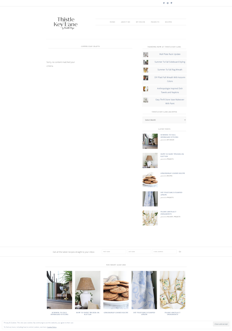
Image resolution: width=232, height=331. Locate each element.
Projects (170, 159)
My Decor (170, 140)
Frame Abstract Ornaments (173, 314)
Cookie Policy (52, 327)
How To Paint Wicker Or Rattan (87, 314)
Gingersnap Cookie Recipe (173, 173)
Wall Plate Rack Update (169, 54)
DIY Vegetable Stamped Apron (144, 314)
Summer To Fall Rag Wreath (170, 69)
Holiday (170, 217)
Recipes (169, 176)
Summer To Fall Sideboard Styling (170, 62)
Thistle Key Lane (66, 23)
